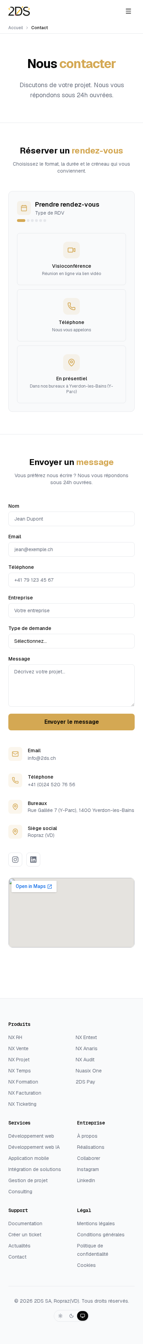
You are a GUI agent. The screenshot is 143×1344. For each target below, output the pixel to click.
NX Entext (86, 1037)
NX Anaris (87, 1048)
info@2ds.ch (42, 758)
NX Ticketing (22, 1104)
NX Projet (19, 1059)
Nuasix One (89, 1071)
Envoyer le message (71, 721)
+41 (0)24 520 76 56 (51, 784)
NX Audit (85, 1059)
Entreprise (20, 598)
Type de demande (29, 628)
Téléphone (21, 567)
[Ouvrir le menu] (128, 11)
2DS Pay (85, 1082)
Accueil (15, 28)
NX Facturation (24, 1093)
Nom (13, 506)
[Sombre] (71, 1316)
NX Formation (23, 1082)
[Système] (82, 1316)
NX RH (15, 1037)
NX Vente (18, 1048)
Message (19, 659)
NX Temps (19, 1071)
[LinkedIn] (33, 859)
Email (14, 536)
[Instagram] (15, 859)
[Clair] (60, 1316)
